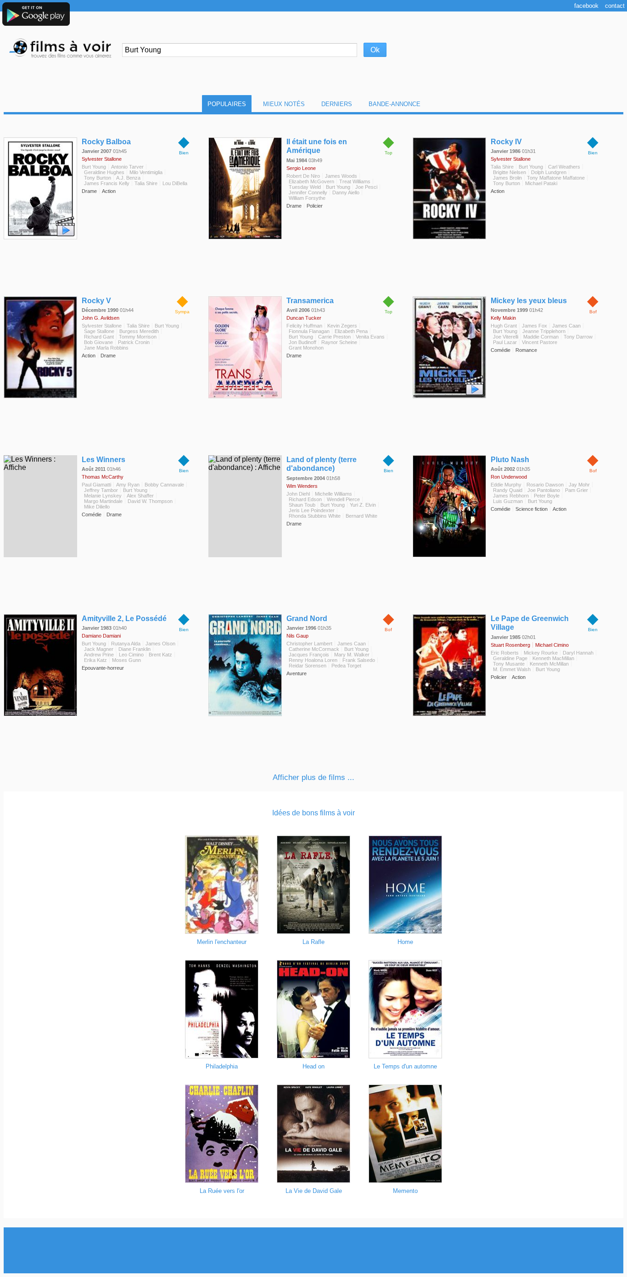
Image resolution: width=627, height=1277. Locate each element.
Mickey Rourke (541, 652)
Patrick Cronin (134, 342)
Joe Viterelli (505, 336)
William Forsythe (307, 198)
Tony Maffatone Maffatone (556, 178)
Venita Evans (370, 336)
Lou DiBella (174, 183)
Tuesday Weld (305, 187)
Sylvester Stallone (102, 159)
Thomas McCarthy (102, 477)
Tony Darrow (578, 336)
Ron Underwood (509, 477)
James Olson (160, 643)
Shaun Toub (302, 505)
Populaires (226, 104)
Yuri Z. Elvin (363, 505)
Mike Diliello (97, 506)
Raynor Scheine (339, 342)
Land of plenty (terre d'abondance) (321, 464)
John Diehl (298, 494)
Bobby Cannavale (164, 484)
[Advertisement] (313, 1250)
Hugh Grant (504, 325)
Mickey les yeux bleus (529, 301)
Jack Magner (98, 649)
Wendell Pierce (343, 499)
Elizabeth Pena (351, 331)
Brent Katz (160, 654)
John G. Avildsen (100, 318)
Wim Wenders (302, 486)
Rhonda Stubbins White (315, 516)
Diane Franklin (134, 649)
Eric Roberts (505, 652)
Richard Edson (305, 499)
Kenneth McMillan (549, 664)
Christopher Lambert (309, 643)
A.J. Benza (128, 178)
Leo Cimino (131, 654)
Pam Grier (576, 490)
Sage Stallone (99, 331)
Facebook (586, 5)
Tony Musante (509, 664)
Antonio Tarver (127, 167)
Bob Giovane (98, 342)
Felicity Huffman (304, 325)
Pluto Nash (510, 459)
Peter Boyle (547, 495)
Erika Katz (95, 660)
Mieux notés (284, 104)
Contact (615, 5)
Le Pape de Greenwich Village (530, 623)
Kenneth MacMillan (553, 658)
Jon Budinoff (302, 342)
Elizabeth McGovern (311, 181)
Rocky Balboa (106, 142)
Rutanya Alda (125, 643)
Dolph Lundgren (548, 172)
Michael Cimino (552, 645)
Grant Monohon (306, 347)
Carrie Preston (334, 336)
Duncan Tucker (303, 318)
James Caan (566, 325)
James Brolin (507, 178)
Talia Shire (145, 183)
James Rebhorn (511, 495)
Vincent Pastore (539, 342)
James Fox (534, 325)
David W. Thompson (150, 501)
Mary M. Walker (351, 654)
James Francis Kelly (106, 183)
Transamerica (310, 301)
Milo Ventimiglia (145, 172)
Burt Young (94, 167)
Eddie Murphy (506, 484)
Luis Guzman (508, 501)
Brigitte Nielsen (509, 172)
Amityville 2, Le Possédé (124, 618)
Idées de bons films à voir (313, 813)
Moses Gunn (126, 660)
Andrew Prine (99, 654)
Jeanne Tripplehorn (543, 331)
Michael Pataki (541, 183)
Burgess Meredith (139, 331)
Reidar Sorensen (307, 665)
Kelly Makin (503, 318)
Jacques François (309, 654)
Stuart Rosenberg (510, 645)
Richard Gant (99, 336)
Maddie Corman (541, 336)
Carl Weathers (564, 167)
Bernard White (361, 516)
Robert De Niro (303, 176)
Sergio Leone (301, 168)
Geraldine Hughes (104, 172)
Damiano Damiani (101, 635)
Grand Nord (306, 618)
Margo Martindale (103, 501)
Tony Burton (97, 178)
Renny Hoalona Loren (313, 660)
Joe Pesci (366, 187)
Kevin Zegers (342, 325)
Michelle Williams (333, 494)
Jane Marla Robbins (106, 347)
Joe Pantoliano (543, 490)
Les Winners (103, 459)
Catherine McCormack (314, 649)
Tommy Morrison (138, 336)
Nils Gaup (297, 635)
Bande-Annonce (394, 104)
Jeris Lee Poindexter (312, 510)
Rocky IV (506, 142)
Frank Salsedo (358, 660)
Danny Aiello (345, 192)
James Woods (341, 176)
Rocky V (96, 301)
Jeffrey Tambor (101, 490)
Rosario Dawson (545, 484)
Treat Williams (354, 181)
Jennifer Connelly (308, 192)
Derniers (336, 104)
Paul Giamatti (96, 484)
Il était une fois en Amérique (316, 146)
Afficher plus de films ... (313, 777)
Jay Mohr (579, 484)
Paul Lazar (505, 342)
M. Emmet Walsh (512, 669)
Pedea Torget (346, 665)
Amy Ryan (128, 484)
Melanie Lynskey (103, 495)
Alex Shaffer (140, 495)
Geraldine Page (510, 658)
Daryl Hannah (578, 652)
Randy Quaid (507, 490)
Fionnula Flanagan (309, 331)
